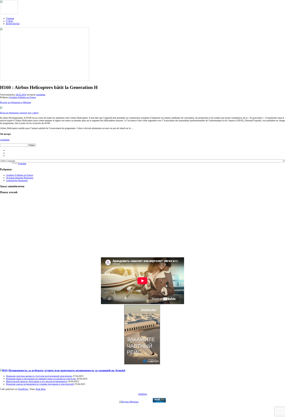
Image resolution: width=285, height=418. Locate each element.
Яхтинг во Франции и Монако (15, 102)
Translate (22, 163)
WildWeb (142, 394)
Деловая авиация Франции (19, 178)
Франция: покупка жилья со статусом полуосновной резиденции (39, 376)
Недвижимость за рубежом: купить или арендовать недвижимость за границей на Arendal (66, 370)
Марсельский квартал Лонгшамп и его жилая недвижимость (36, 381)
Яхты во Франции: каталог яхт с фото (19, 113)
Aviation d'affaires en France (22, 97)
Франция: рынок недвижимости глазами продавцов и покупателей (40, 384)
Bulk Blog (41, 389)
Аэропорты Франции (17, 180)
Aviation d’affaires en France (19, 175)
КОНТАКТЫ (12, 23)
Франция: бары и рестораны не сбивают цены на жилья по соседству (41, 378)
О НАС (9, 21)
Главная (10, 18)
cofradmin (40, 94)
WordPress (23, 389)
